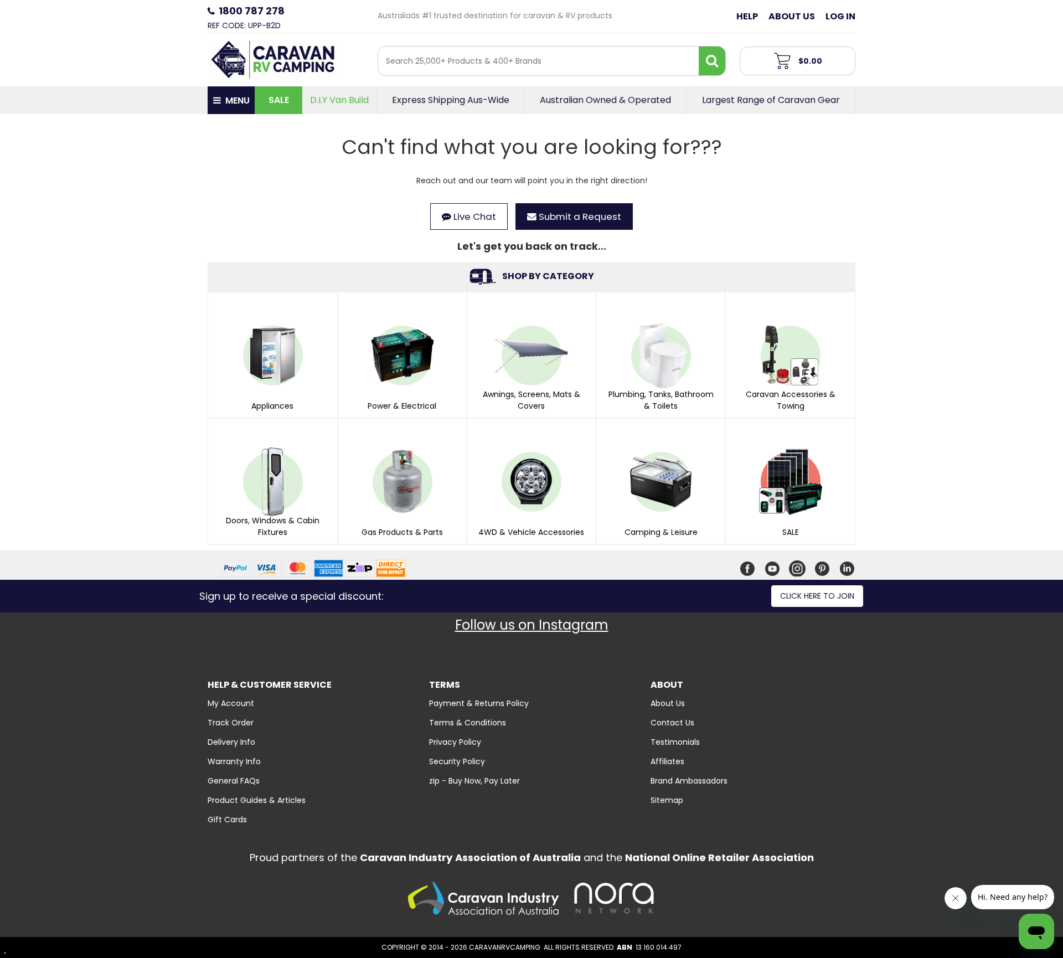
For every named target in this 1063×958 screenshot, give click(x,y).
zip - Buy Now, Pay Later (474, 780)
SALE (279, 100)
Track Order (231, 722)
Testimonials (675, 742)
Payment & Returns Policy (479, 703)
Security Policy (457, 761)
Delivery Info (231, 742)
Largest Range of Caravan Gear (771, 100)
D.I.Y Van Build (339, 100)
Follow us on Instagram (531, 625)
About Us (791, 16)
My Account (231, 703)
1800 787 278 (252, 11)
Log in (840, 16)
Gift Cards (227, 819)
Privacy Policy (455, 742)
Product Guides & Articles (257, 800)
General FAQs (234, 780)
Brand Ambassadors (689, 780)
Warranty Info (234, 761)
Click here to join (817, 595)
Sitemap (667, 800)
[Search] (712, 61)
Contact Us (672, 722)
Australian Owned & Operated (605, 100)
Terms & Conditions (467, 722)
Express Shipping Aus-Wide (450, 100)
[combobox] (538, 61)
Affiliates (667, 761)
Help (747, 16)
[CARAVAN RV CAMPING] (273, 58)
